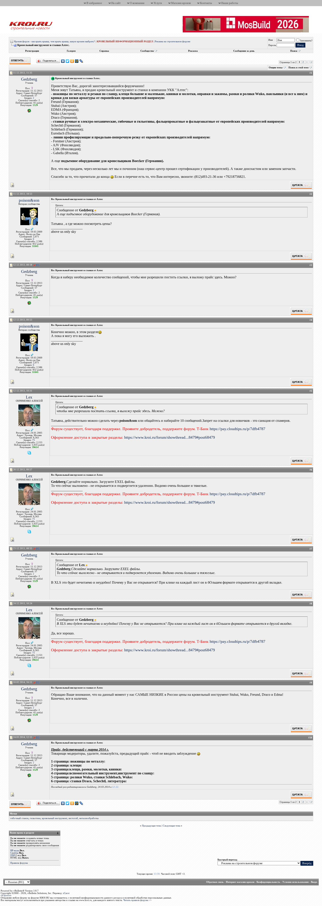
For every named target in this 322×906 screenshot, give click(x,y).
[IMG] (13, 855)
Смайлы (14, 853)
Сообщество (147, 51)
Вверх (314, 882)
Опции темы (276, 67)
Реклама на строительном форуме (172, 41)
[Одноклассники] (72, 61)
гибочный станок (19, 818)
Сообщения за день (244, 51)
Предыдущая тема (151, 826)
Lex (29, 397)
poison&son (29, 200)
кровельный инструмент (54, 818)
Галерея (71, 51)
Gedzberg (29, 79)
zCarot (66, 893)
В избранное (94, 3)
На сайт (116, 3)
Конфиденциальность (268, 882)
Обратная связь (215, 882)
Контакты (206, 3)
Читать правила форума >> (137, 900)
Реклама (193, 51)
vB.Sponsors (6, 895)
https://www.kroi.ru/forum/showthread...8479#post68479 (169, 437)
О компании (137, 3)
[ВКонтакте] (63, 61)
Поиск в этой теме (298, 67)
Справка (104, 51)
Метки (13, 813)
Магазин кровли (181, 3)
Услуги (158, 3)
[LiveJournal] (81, 61)
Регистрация (32, 51)
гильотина (35, 818)
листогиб (73, 818)
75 (33, 440)
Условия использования (295, 882)
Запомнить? (306, 40)
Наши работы (229, 3)
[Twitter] (67, 61)
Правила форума (19, 863)
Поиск (293, 51)
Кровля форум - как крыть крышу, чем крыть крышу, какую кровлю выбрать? (54, 41)
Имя (270, 40)
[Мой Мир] (76, 61)
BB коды (14, 850)
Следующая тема (171, 826)
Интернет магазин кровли (240, 882)
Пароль (272, 45)
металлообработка (89, 818)
